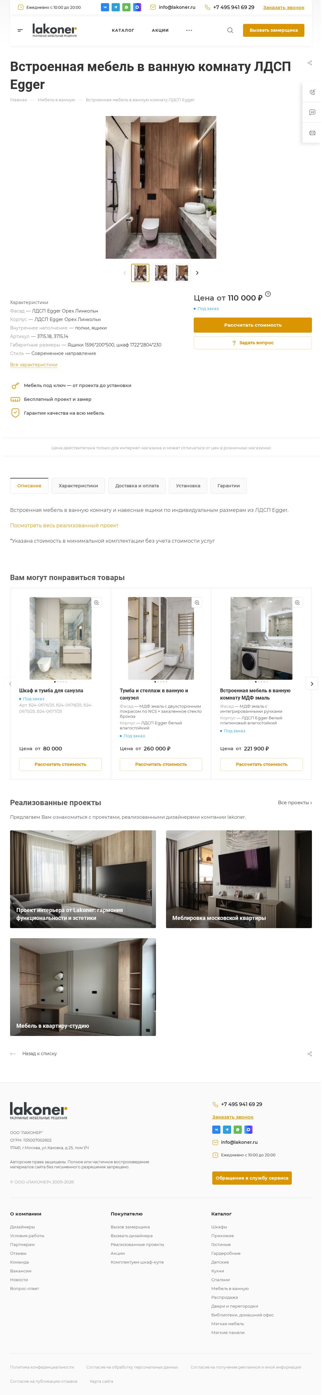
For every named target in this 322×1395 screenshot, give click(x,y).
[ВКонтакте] (105, 7)
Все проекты (294, 802)
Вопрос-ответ (24, 1288)
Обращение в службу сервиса (252, 1178)
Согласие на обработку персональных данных (132, 1367)
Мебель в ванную (230, 1288)
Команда (19, 1262)
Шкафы (219, 1226)
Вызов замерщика (130, 1226)
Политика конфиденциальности (42, 1367)
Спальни (220, 1279)
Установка (188, 486)
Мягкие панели (228, 1332)
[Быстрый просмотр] (97, 602)
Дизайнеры (22, 1226)
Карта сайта (101, 1381)
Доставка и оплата (137, 486)
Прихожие (222, 1235)
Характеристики (78, 486)
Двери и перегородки (234, 1306)
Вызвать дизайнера (132, 1235)
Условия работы (27, 1235)
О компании (26, 1214)
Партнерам (22, 1244)
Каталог (221, 1214)
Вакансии (20, 1270)
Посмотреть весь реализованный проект (64, 526)
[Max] (137, 7)
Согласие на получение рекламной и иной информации (246, 1367)
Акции (118, 1253)
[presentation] (125, 273)
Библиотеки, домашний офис (242, 1314)
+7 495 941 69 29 (233, 7)
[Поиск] (230, 30)
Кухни (217, 1270)
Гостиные (221, 1244)
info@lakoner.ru (177, 7)
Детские (220, 1262)
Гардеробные (226, 1253)
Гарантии (229, 486)
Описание (29, 486)
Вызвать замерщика (274, 30)
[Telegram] (116, 7)
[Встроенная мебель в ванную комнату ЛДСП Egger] (161, 187)
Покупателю (127, 1214)
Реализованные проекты (137, 1244)
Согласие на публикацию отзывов (43, 1381)
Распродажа (224, 1297)
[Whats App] (126, 7)
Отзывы (18, 1253)
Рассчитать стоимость (253, 325)
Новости (19, 1279)
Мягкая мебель (227, 1323)
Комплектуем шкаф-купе (137, 1262)
